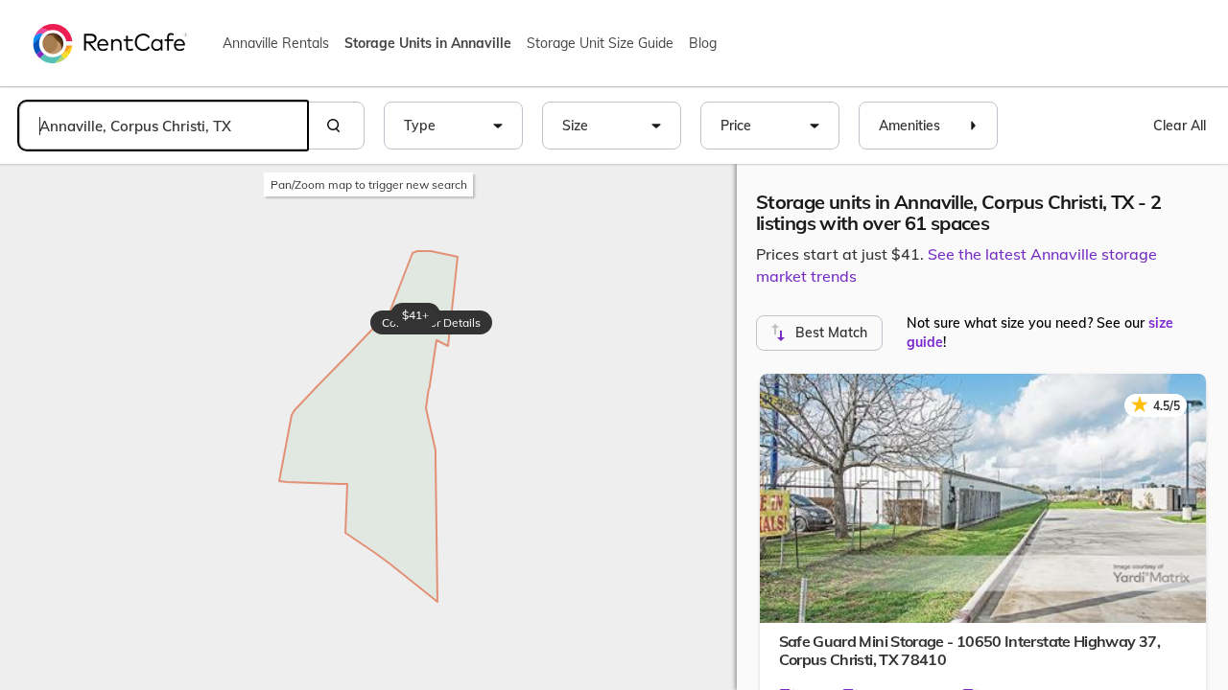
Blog (703, 43)
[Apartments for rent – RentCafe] (110, 42)
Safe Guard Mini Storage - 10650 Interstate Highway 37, (969, 650)
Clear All (1179, 125)
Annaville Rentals (276, 43)
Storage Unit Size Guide (600, 43)
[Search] (336, 126)
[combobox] (163, 126)
